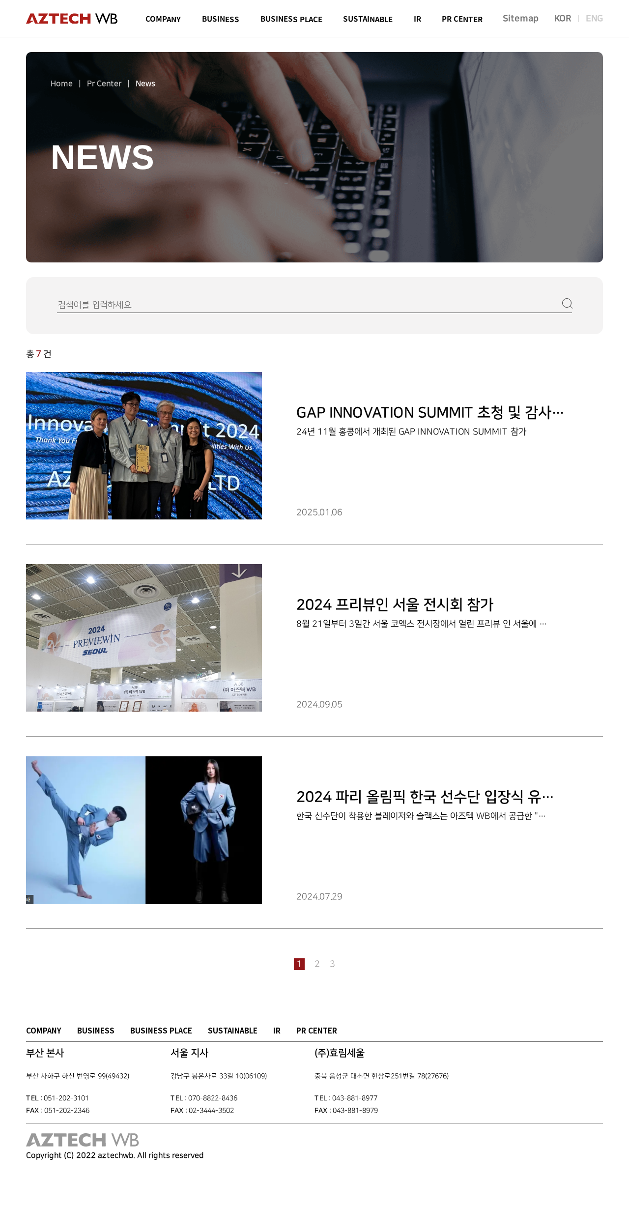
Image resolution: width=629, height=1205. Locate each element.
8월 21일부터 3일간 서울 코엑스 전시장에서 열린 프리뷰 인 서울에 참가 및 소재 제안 (448, 624)
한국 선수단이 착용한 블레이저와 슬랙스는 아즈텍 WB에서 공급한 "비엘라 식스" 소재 (448, 816)
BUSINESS (95, 1030)
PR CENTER (316, 1030)
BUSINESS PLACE (161, 1030)
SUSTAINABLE (232, 1030)
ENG (594, 18)
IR (277, 1030)
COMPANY (43, 1030)
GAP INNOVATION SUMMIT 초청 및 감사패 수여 (445, 413)
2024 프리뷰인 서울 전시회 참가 (394, 605)
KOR (562, 18)
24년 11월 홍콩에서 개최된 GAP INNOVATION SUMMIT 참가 (411, 431)
